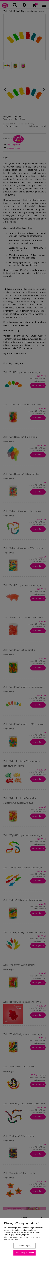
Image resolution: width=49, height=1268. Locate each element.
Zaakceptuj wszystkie (24, 1252)
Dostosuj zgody (24, 1245)
